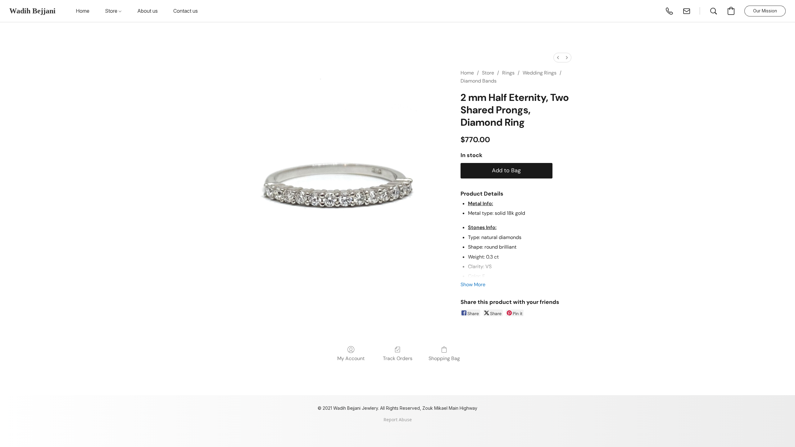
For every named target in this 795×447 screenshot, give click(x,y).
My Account (351, 358)
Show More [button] (473, 284)
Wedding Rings (539, 73)
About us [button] (147, 11)
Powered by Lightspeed (397, 430)
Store (488, 73)
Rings (508, 73)
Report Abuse (398, 419)
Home (467, 73)
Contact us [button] (185, 11)
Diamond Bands (479, 81)
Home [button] (82, 11)
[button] (32, 11)
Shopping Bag (444, 358)
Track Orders (397, 358)
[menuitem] (558, 57)
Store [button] (112, 11)
